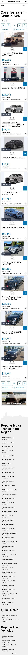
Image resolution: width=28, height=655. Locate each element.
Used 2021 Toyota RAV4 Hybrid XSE (11, 263)
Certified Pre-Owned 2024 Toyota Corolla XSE (12, 298)
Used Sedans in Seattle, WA (8, 641)
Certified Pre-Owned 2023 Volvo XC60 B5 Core (12, 368)
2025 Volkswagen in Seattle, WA (9, 495)
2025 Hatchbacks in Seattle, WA (9, 490)
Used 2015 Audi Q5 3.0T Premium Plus (11, 193)
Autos (2, 5)
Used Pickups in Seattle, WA (8, 650)
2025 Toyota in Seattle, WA (8, 460)
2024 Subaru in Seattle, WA (8, 529)
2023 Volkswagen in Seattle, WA (9, 542)
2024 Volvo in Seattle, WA (8, 538)
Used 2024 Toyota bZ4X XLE (13, 88)
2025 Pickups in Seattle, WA (8, 577)
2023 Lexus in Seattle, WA (8, 477)
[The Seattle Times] (14, 2)
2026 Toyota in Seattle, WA (8, 473)
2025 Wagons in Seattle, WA (8, 581)
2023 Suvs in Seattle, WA (8, 447)
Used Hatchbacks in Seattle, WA (9, 645)
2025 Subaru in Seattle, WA (8, 503)
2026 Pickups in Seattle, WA (8, 590)
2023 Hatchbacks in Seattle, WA (9, 512)
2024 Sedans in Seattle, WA (8, 469)
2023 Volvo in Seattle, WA (8, 521)
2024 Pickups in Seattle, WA (8, 551)
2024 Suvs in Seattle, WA (8, 442)
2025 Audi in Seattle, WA (7, 451)
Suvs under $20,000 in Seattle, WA (10, 616)
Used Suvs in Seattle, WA (8, 637)
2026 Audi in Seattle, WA (7, 568)
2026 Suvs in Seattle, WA (8, 464)
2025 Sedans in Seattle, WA (8, 486)
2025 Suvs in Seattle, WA (8, 438)
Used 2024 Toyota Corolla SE (13, 227)
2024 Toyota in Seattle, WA (8, 455)
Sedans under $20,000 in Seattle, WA (10, 620)
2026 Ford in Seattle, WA (7, 603)
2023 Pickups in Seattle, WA (8, 586)
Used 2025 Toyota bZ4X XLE (13, 158)
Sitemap (14, 653)
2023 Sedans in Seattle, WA (8, 508)
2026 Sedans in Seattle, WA (8, 547)
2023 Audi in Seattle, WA (7, 516)
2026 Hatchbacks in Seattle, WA (9, 564)
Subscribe (25, 5)
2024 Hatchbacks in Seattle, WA (9, 555)
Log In (20, 5)
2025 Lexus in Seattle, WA (8, 525)
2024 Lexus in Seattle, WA (8, 482)
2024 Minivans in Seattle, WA (8, 573)
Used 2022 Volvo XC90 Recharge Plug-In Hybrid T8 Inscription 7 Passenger (13, 124)
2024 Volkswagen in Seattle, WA (9, 534)
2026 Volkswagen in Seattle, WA (9, 594)
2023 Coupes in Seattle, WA (8, 599)
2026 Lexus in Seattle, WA (8, 560)
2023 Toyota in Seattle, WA (8, 499)
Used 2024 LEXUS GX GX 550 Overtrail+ (12, 54)
